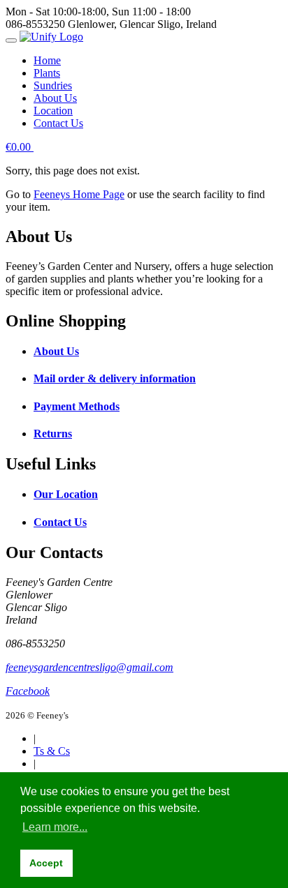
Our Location (66, 494)
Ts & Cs (52, 751)
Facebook (28, 691)
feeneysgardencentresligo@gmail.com (89, 667)
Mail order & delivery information (115, 378)
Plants (47, 73)
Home (47, 60)
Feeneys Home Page (79, 194)
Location (53, 110)
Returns (53, 433)
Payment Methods (77, 406)
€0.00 (20, 147)
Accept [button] (46, 862)
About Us (55, 98)
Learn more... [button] (54, 827)
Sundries (53, 85)
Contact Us (58, 123)
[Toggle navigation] (11, 40)
